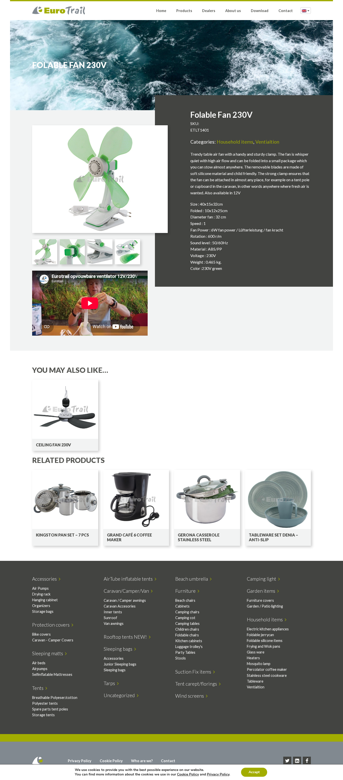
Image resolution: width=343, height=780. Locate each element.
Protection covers (52, 625)
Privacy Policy (79, 761)
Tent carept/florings (197, 684)
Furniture (186, 591)
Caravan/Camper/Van (127, 591)
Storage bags (42, 611)
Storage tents (43, 715)
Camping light (262, 579)
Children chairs (187, 629)
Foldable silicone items (264, 640)
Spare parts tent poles (50, 709)
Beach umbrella (192, 579)
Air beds (38, 663)
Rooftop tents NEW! (126, 637)
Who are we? (142, 761)
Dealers (208, 11)
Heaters (253, 658)
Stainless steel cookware (267, 675)
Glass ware (255, 652)
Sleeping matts (48, 653)
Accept (254, 772)
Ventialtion (267, 142)
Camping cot (185, 618)
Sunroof (110, 618)
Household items (235, 142)
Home (161, 11)
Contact (285, 11)
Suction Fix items (194, 672)
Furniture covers (260, 600)
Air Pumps (40, 588)
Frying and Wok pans (263, 646)
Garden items (262, 591)
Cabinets (182, 606)
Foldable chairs (187, 635)
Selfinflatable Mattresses (52, 674)
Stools (180, 658)
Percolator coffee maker (267, 669)
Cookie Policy (111, 761)
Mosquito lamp (258, 664)
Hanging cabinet (45, 600)
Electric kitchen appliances (268, 629)
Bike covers (41, 634)
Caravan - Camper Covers (52, 640)
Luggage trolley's (189, 646)
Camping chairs (187, 612)
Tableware (255, 681)
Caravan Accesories (120, 606)
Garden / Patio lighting (265, 606)
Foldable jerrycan (260, 635)
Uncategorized (120, 695)
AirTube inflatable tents (129, 579)
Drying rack (41, 594)
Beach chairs (185, 600)
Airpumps (39, 669)
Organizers (41, 606)
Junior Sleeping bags (120, 664)
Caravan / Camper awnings (125, 600)
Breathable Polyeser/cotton (54, 697)
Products (184, 11)
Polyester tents (45, 703)
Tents (38, 688)
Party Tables (185, 652)
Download (259, 11)
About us (233, 11)
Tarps (110, 683)
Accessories (45, 579)
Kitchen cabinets (188, 641)
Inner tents (113, 612)
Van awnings (114, 623)
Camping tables (187, 623)
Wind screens (190, 696)
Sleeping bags (119, 649)
